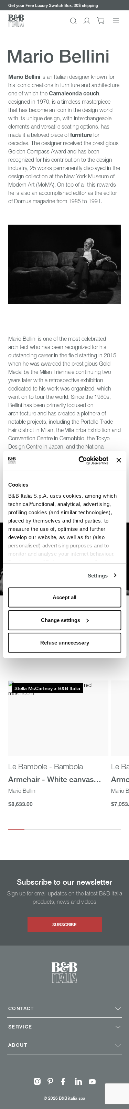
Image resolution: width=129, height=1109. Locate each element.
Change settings (60, 620)
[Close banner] (118, 460)
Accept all (64, 597)
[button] (73, 21)
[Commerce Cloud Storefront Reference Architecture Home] (16, 21)
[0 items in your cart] (101, 21)
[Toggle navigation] (116, 21)
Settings (98, 575)
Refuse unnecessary (64, 643)
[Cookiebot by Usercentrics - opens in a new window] (81, 460)
